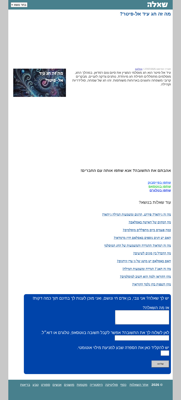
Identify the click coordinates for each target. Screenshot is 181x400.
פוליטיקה (111, 385)
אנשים (57, 385)
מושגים (69, 385)
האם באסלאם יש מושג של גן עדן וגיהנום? (144, 261)
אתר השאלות (139, 385)
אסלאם (138, 69)
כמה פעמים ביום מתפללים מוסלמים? (147, 230)
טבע (36, 385)
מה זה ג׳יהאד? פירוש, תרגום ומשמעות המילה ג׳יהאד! (136, 214)
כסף (123, 385)
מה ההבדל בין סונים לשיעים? (152, 253)
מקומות (82, 385)
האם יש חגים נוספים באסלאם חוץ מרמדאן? (142, 238)
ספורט (45, 385)
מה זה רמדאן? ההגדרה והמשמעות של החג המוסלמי (137, 245)
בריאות (25, 385)
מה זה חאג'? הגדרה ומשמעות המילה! (146, 269)
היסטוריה (96, 385)
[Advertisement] (91, 42)
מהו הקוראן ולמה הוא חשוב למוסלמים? (145, 276)
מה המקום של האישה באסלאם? (150, 222)
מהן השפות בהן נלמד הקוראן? (151, 284)
